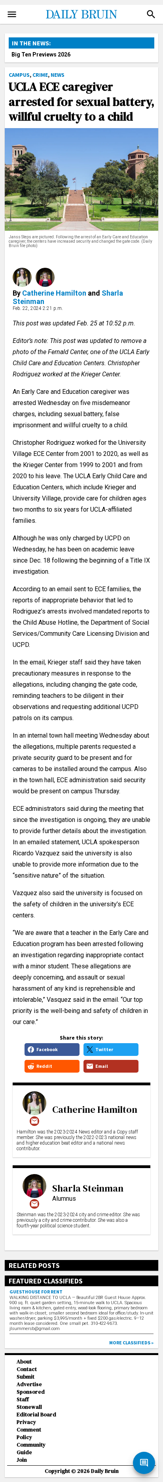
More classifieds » (131, 1343)
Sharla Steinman (87, 1188)
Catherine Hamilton (54, 293)
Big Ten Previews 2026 (40, 54)
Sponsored (31, 1392)
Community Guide (31, 1448)
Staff (23, 1399)
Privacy (26, 1422)
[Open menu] (12, 14)
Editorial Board (36, 1414)
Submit (25, 1377)
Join (22, 1460)
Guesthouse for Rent (36, 1292)
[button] (151, 14)
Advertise (29, 1384)
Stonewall (29, 1407)
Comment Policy (29, 1433)
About (24, 1361)
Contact (27, 1369)
